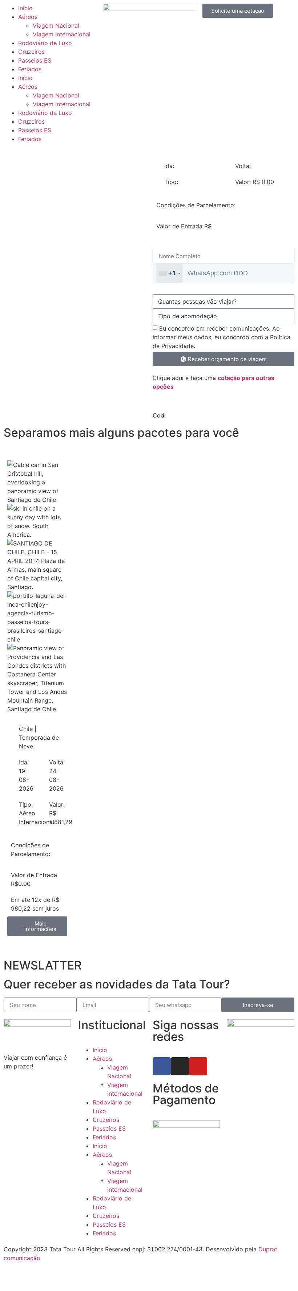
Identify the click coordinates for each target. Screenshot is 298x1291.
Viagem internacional (61, 34)
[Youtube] (198, 1066)
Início (25, 8)
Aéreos (27, 16)
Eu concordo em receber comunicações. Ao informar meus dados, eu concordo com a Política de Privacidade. (221, 337)
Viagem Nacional (56, 25)
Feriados (29, 69)
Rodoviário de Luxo (45, 43)
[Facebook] (162, 1066)
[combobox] (169, 273)
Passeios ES (34, 60)
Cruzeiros (31, 51)
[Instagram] (180, 1066)
